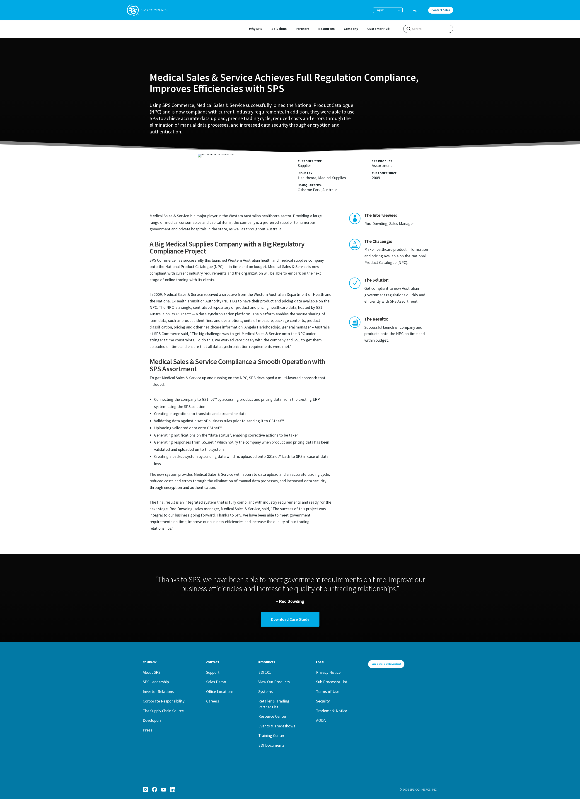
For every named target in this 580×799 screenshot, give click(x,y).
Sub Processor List (332, 681)
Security (323, 701)
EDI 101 (264, 672)
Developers (152, 720)
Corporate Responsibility (163, 701)
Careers (212, 701)
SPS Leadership (156, 681)
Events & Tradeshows (276, 726)
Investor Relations (158, 691)
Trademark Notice (331, 710)
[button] (388, 10)
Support (213, 672)
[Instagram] (145, 789)
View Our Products (274, 681)
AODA (321, 720)
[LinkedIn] (172, 789)
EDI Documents (271, 745)
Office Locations (220, 691)
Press (147, 730)
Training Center (271, 735)
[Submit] (408, 29)
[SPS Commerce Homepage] (147, 10)
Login (415, 10)
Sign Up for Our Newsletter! (386, 663)
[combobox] (428, 29)
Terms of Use (327, 691)
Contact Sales (440, 10)
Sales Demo (216, 681)
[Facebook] (154, 789)
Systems (265, 691)
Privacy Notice (328, 672)
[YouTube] (163, 789)
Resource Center (272, 716)
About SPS (151, 672)
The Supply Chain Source (163, 710)
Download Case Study (290, 619)
